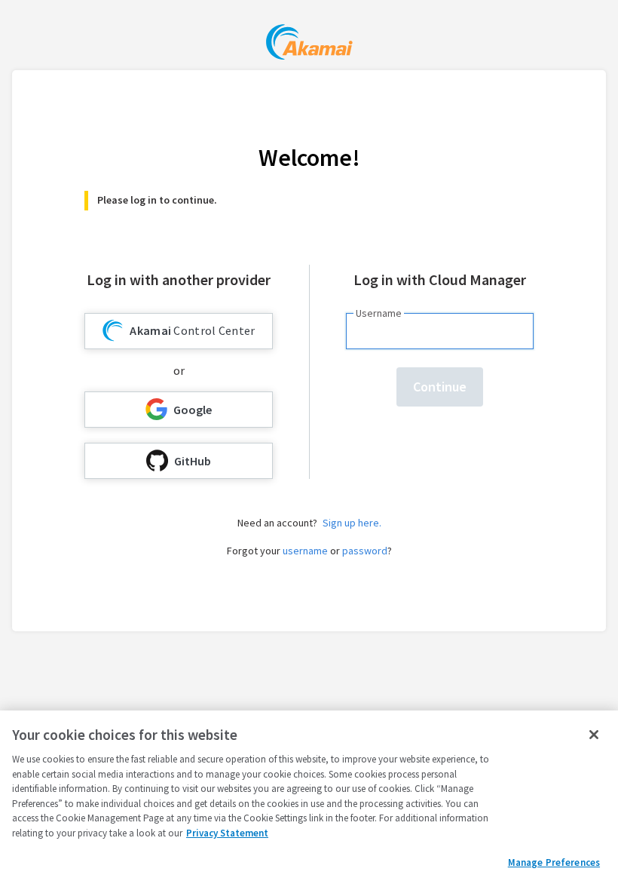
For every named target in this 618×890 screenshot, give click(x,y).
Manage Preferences (554, 862)
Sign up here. (352, 522)
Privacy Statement (227, 833)
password (364, 550)
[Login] (309, 44)
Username (379, 313)
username (305, 550)
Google (192, 409)
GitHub (192, 460)
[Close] (593, 734)
